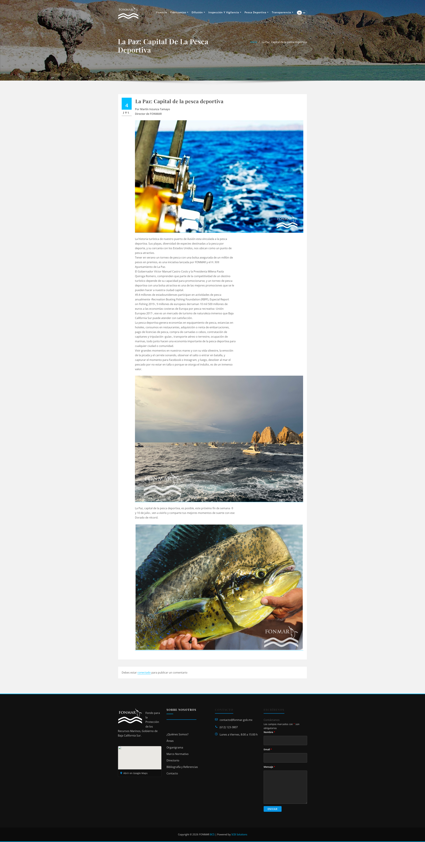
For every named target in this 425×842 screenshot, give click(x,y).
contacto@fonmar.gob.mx (236, 720)
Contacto (172, 773)
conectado (144, 672)
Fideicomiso (178, 12)
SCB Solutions (239, 834)
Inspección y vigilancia (224, 12)
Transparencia (282, 12)
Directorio (173, 760)
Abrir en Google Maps (135, 773)
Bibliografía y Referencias (182, 767)
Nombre (269, 732)
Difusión (198, 12)
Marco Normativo (178, 754)
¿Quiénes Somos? (177, 734)
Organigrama (175, 747)
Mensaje (269, 766)
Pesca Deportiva (256, 12)
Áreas (170, 741)
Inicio (254, 42)
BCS (212, 834)
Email (268, 749)
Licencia (161, 12)
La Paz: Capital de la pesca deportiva (284, 42)
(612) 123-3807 (229, 727)
